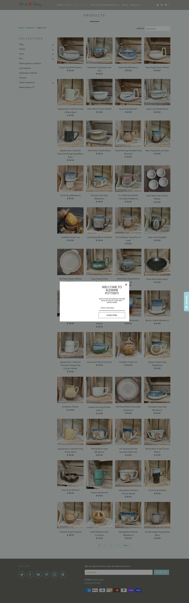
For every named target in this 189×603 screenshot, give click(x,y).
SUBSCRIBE (111, 315)
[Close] (126, 285)
